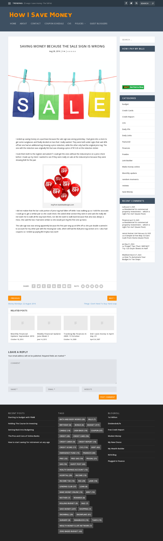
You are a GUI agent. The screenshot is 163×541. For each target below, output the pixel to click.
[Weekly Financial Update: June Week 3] (49, 323)
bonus (79, 425)
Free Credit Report (116, 430)
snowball (66, 514)
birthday (65, 425)
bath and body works (72, 419)
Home (13, 24)
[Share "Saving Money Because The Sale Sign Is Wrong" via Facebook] (33, 286)
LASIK (93, 481)
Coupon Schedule (54, 24)
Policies (79, 24)
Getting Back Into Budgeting (21, 430)
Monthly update (129, 173)
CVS (69, 24)
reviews (125, 185)
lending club (68, 486)
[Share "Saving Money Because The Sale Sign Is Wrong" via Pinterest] (48, 286)
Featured (126, 142)
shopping (85, 509)
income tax (67, 481)
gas (63, 464)
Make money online (131, 167)
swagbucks (81, 520)
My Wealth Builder (116, 448)
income (81, 475)
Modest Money (114, 436)
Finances (126, 148)
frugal (91, 458)
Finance (125, 220)
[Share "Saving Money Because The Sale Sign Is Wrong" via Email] (64, 286)
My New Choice (114, 442)
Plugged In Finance (116, 461)
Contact (36, 24)
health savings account (73, 469)
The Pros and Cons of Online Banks (23, 436)
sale (84, 503)
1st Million (112, 417)
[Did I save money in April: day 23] (102, 323)
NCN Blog (112, 455)
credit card (81, 436)
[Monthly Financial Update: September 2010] (23, 323)
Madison (126, 255)
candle (65, 430)
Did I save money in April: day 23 (102, 335)
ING (81, 481)
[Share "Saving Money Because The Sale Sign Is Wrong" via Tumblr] (43, 286)
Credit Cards (127, 110)
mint (90, 492)
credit (65, 436)
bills (92, 419)
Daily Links (127, 135)
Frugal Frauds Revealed (33, 3)
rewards (79, 497)
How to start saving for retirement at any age (29, 442)
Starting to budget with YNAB (21, 417)
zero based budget (71, 531)
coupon (96, 430)
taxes (96, 520)
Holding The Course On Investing (22, 423)
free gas (77, 458)
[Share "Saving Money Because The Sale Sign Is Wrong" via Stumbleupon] (59, 286)
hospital (66, 475)
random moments (130, 179)
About (23, 24)
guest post (77, 464)
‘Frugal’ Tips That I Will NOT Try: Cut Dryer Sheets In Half (136, 247)
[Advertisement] (62, 251)
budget (125, 104)
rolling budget (69, 503)
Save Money (127, 192)
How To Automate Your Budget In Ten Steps (134, 258)
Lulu (124, 207)
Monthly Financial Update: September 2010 (22, 335)
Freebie (125, 154)
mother (65, 497)
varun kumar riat (130, 233)
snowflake (84, 514)
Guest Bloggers (98, 24)
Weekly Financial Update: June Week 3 (49, 335)
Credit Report (128, 117)
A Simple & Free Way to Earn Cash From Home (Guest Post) (136, 236)
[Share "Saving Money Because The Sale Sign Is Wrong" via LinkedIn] (54, 286)
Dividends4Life (114, 423)
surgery (65, 520)
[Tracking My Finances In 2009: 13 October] (76, 323)
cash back (80, 430)
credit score (68, 447)
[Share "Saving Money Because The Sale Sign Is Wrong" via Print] (69, 286)
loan (83, 486)
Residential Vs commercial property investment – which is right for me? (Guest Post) (136, 211)
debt (95, 447)
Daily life (126, 129)
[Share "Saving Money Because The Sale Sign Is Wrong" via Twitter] (38, 286)
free (63, 458)
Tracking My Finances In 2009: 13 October (75, 335)
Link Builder (127, 160)
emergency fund (69, 453)
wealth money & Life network (76, 525)
